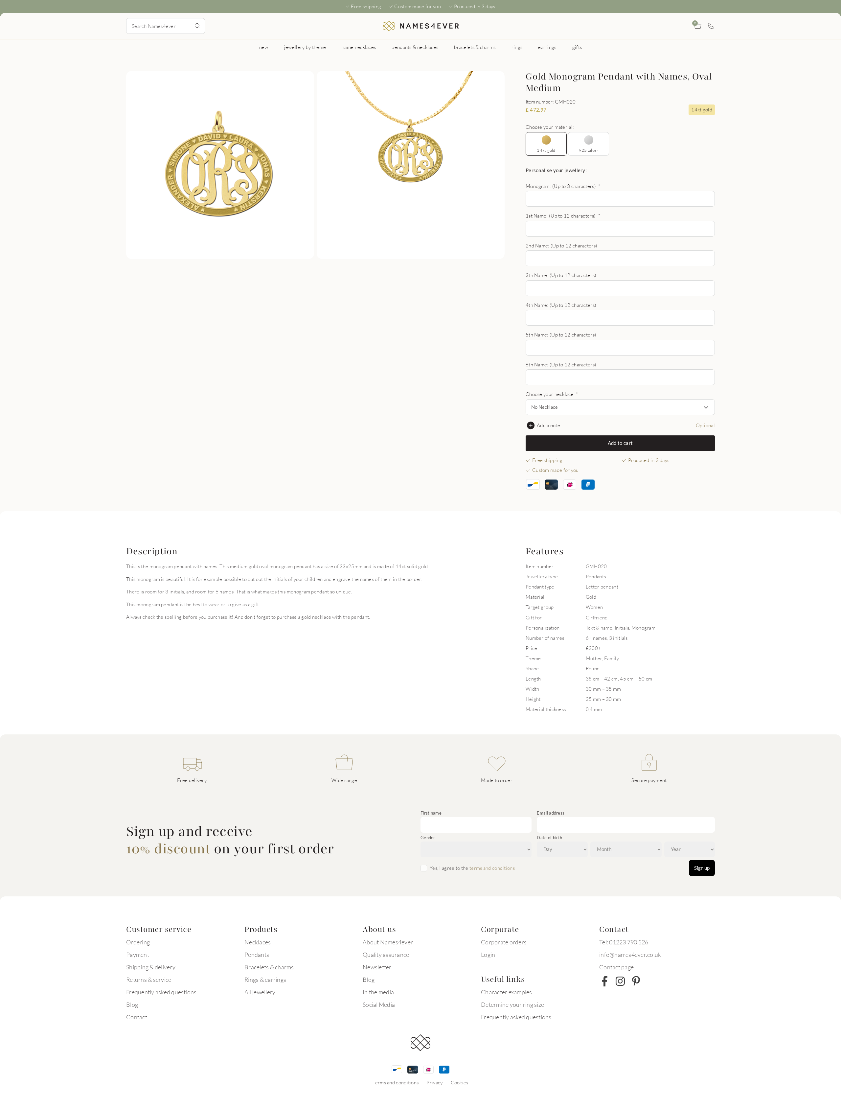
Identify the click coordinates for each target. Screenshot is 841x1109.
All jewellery (259, 992)
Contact (136, 1017)
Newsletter (377, 967)
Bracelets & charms (269, 967)
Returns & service (148, 979)
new (263, 47)
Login (488, 954)
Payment (137, 954)
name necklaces (359, 47)
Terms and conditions (396, 1082)
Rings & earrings (265, 979)
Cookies (459, 1082)
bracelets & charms (474, 47)
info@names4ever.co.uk (630, 954)
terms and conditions (492, 868)
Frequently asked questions (161, 992)
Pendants (256, 954)
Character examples (506, 992)
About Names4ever (388, 942)
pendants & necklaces (415, 47)
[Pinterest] (636, 981)
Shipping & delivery (150, 967)
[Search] (197, 26)
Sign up (702, 868)
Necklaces (257, 942)
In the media (378, 992)
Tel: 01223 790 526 (623, 942)
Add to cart (620, 443)
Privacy (434, 1082)
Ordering (138, 942)
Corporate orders (504, 942)
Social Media (379, 1004)
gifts (577, 47)
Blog (132, 1004)
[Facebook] (604, 981)
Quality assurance (386, 954)
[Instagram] (620, 981)
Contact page (616, 967)
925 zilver (589, 150)
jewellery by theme (305, 47)
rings (517, 47)
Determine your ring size (512, 1004)
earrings (547, 47)
